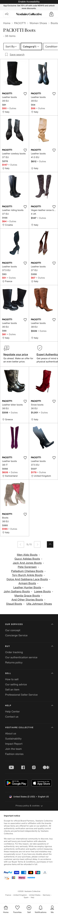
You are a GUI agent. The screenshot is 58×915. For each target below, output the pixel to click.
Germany (46, 895)
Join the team (13, 749)
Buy (7, 646)
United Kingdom (20, 895)
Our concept (12, 630)
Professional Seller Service (21, 695)
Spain (26, 897)
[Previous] (21, 544)
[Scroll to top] (50, 544)
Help (8, 705)
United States (35, 895)
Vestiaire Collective (19, 727)
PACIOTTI (20, 23)
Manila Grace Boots (27, 596)
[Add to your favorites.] (25, 94)
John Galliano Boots (17, 591)
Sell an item (12, 689)
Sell (8, 673)
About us (10, 733)
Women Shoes (38, 23)
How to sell (12, 679)
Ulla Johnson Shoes (39, 604)
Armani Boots (27, 583)
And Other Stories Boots (27, 600)
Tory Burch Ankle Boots (27, 575)
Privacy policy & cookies (28, 805)
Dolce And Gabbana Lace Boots (27, 579)
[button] (51, 14)
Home (6, 23)
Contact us (11, 717)
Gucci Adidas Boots (27, 559)
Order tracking (14, 652)
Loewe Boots (42, 591)
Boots (54, 23)
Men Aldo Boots (27, 555)
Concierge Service (16, 635)
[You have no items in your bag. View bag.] (51, 14)
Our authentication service (21, 657)
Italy (32, 897)
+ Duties (11, 108)
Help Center (12, 711)
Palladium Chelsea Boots (27, 571)
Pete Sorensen (27, 567)
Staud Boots (14, 604)
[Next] (37, 544)
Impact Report (13, 744)
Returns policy (14, 662)
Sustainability (13, 738)
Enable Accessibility (29, 1)
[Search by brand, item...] (6, 14)
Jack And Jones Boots (27, 563)
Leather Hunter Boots (27, 587)
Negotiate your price (15, 354)
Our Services (14, 624)
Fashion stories (14, 754)
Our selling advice (16, 684)
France (8, 895)
